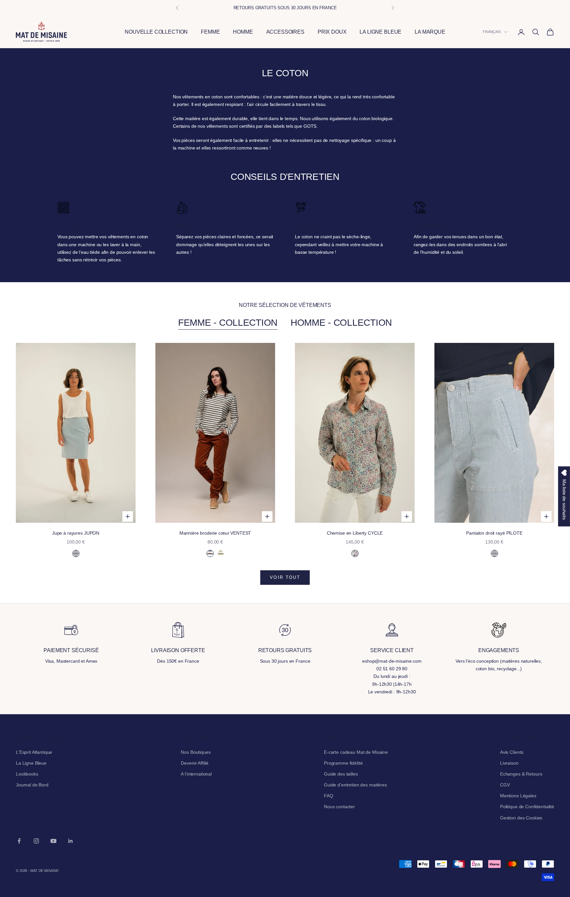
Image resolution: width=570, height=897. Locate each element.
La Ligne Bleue (31, 763)
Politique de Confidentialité (527, 806)
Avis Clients (511, 752)
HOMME (243, 32)
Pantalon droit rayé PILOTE (494, 533)
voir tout (285, 577)
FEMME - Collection (227, 322)
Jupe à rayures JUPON (75, 533)
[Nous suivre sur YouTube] (53, 841)
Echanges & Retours (521, 774)
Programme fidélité (343, 763)
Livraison (509, 763)
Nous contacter (339, 806)
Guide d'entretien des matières (355, 784)
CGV (505, 784)
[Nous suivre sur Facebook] (19, 841)
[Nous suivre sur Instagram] (36, 841)
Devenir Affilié (194, 763)
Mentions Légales (518, 795)
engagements (498, 650)
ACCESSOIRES (285, 32)
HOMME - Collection (341, 322)
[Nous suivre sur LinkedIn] (70, 841)
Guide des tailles (341, 774)
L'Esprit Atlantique (34, 752)
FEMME (210, 32)
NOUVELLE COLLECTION (156, 32)
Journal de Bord (32, 784)
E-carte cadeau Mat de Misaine (356, 752)
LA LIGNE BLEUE (380, 32)
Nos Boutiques (195, 752)
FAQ (328, 795)
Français (492, 32)
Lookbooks (27, 774)
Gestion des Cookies (521, 817)
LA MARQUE (430, 32)
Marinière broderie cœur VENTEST (215, 533)
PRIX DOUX (332, 32)
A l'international (196, 774)
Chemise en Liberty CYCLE (355, 533)
